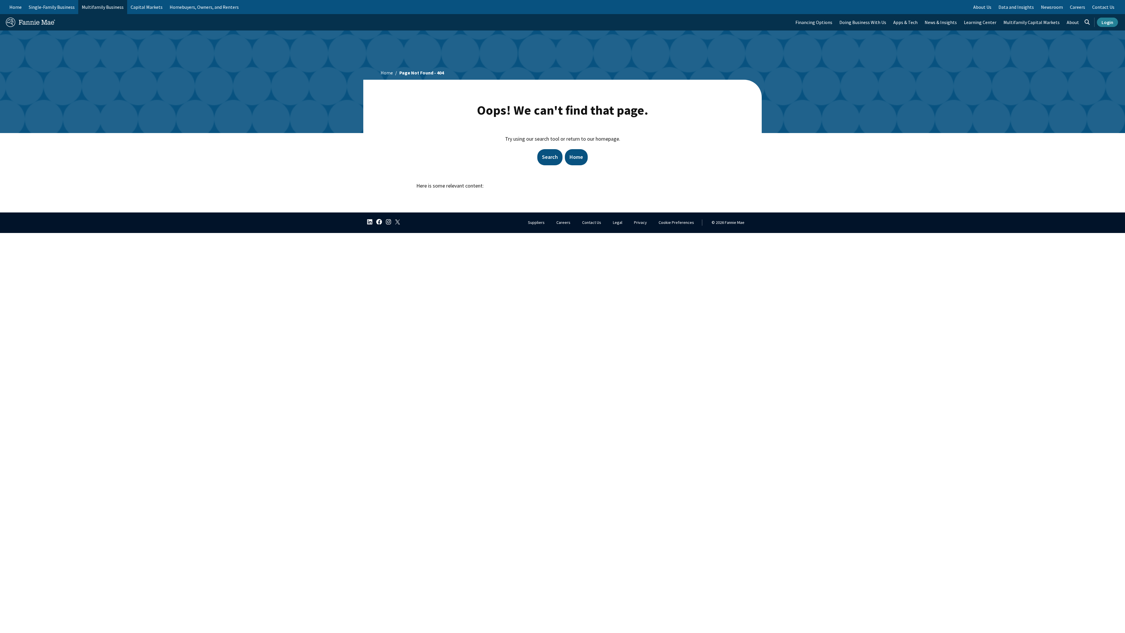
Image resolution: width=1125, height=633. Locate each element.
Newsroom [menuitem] (1052, 7)
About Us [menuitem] (982, 7)
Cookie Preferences (676, 222)
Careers (563, 222)
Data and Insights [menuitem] (1016, 7)
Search (550, 157)
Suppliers (536, 222)
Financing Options (813, 22)
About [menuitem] (1073, 22)
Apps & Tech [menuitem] (905, 22)
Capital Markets (147, 7)
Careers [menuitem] (1077, 7)
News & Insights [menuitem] (941, 22)
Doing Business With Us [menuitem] (862, 22)
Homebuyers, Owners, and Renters (204, 7)
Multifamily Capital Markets (1031, 22)
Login (1107, 22)
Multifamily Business (103, 7)
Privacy (640, 222)
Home (15, 7)
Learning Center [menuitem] (980, 22)
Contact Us (591, 222)
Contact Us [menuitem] (1103, 7)
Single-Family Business (52, 7)
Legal (617, 222)
